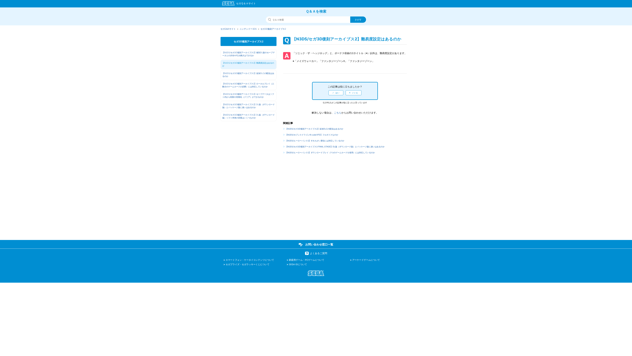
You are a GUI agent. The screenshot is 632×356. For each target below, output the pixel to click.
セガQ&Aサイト (228, 29)
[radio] (336, 92)
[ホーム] (237, 4)
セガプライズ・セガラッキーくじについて (247, 264)
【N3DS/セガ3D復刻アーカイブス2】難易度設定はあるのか (248, 64)
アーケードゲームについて (366, 260)
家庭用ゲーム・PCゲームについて (306, 260)
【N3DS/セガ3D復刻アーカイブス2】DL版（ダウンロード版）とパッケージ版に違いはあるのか (248, 106)
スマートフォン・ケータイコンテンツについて (250, 260)
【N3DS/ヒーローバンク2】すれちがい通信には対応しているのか (315, 140)
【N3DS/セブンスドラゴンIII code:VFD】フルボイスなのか (312, 135)
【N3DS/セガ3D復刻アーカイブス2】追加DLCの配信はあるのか (248, 74)
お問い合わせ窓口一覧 (319, 244)
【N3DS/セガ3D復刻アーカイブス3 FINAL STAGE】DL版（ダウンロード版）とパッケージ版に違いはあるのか (335, 146)
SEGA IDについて (298, 264)
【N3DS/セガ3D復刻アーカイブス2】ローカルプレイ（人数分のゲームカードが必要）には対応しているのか (248, 85)
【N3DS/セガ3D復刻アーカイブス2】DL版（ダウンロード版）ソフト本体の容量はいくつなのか (248, 116)
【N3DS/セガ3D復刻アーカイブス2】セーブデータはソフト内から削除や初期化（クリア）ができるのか (248, 95)
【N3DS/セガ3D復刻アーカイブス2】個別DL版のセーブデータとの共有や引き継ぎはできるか (248, 54)
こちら (337, 112)
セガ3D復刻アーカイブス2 (273, 29)
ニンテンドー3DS (248, 29)
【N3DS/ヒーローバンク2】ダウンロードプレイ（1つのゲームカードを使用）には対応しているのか (330, 152)
